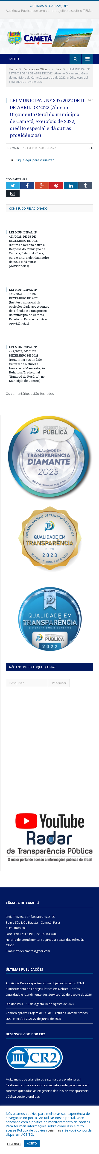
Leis (90, 148)
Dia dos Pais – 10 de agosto (48, 11)
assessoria (37, 1085)
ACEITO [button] (32, 1143)
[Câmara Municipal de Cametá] (49, 37)
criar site (34, 1079)
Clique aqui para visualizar (34, 160)
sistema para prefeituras (62, 1079)
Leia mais (54, 1130)
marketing (19, 148)
